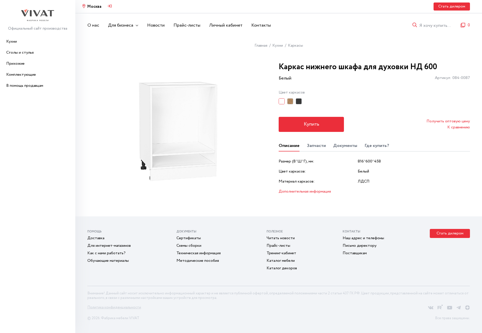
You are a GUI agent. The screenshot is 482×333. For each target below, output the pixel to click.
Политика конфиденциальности (114, 307)
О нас (93, 25)
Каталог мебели (281, 261)
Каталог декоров (282, 268)
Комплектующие (21, 74)
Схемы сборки (188, 245)
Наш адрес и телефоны (363, 238)
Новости (156, 25)
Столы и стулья (20, 52)
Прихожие (15, 63)
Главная (261, 45)
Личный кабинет (226, 25)
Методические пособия (197, 261)
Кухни (11, 41)
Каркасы (295, 45)
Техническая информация (198, 253)
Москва (94, 7)
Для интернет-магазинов (109, 245)
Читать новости (281, 238)
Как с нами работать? (106, 253)
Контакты (261, 25)
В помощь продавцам (24, 86)
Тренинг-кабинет (281, 253)
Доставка (95, 238)
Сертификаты (188, 238)
